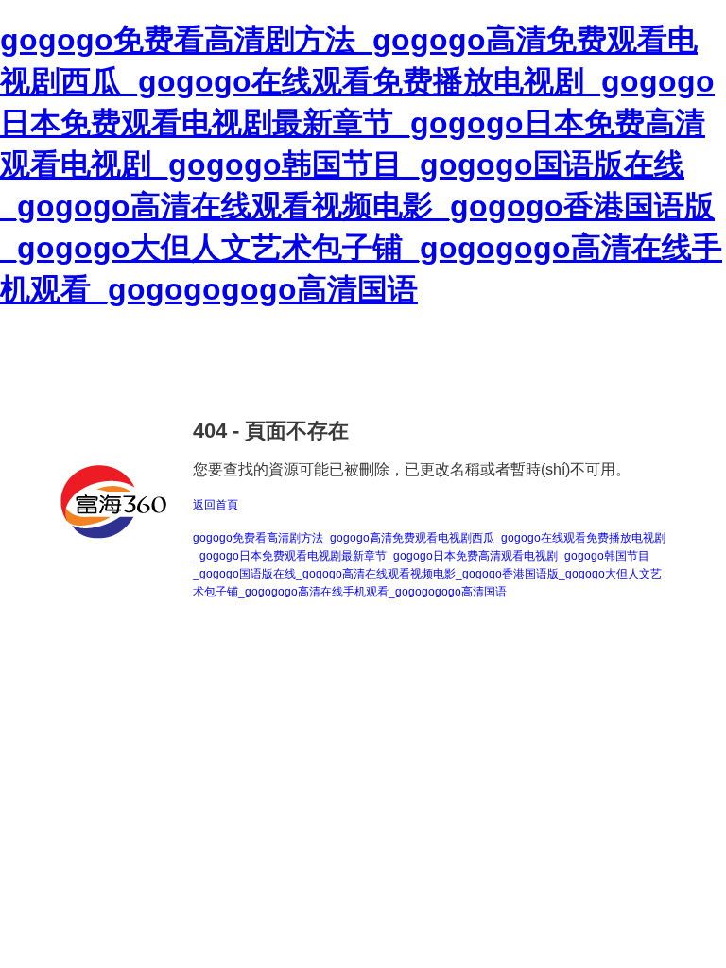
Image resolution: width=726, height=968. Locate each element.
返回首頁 (215, 504)
